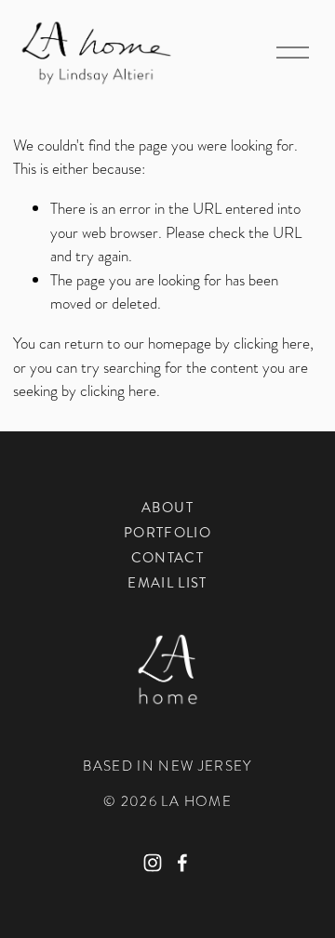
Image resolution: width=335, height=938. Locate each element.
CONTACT (167, 558)
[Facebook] (182, 862)
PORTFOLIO (167, 532)
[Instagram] (152, 862)
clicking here (272, 343)
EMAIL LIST (167, 583)
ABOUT (167, 507)
